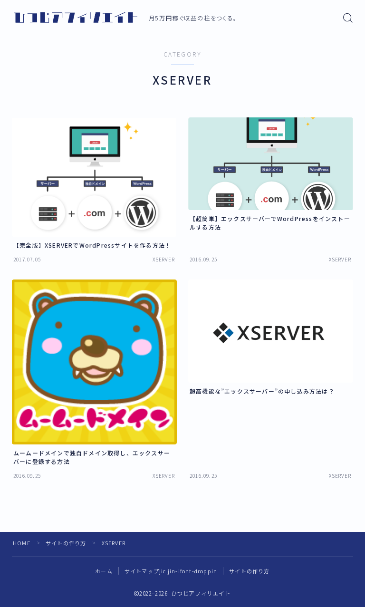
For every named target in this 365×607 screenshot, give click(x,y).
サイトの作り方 (66, 543)
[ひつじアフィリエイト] (75, 18)
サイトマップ (171, 571)
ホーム (104, 571)
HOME (21, 543)
